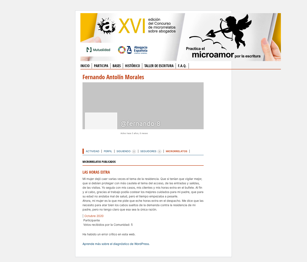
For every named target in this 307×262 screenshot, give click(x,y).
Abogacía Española (132, 49)
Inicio (85, 65)
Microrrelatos (176, 151)
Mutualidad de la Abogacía (99, 49)
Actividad (92, 151)
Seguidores (150, 151)
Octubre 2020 (94, 216)
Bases (117, 65)
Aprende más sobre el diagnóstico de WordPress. (116, 244)
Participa (101, 65)
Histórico (132, 65)
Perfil (108, 151)
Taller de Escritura (159, 65)
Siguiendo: (125, 151)
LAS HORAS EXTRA (96, 172)
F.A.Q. (182, 65)
